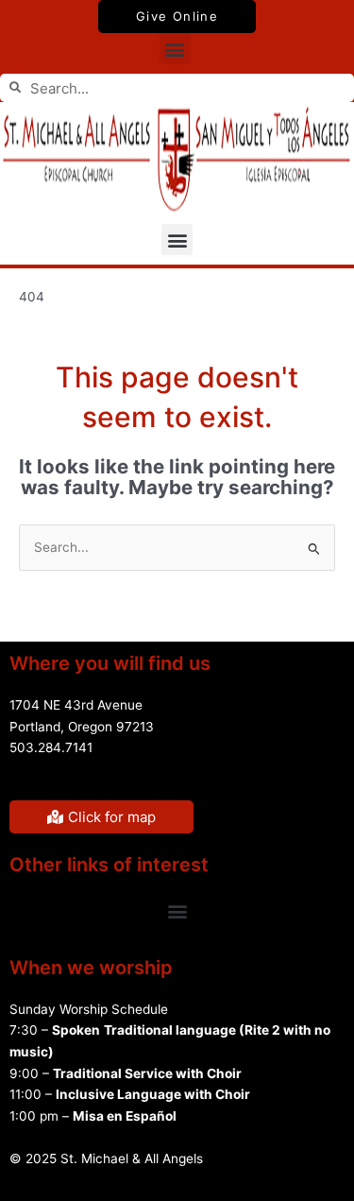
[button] (175, 48)
